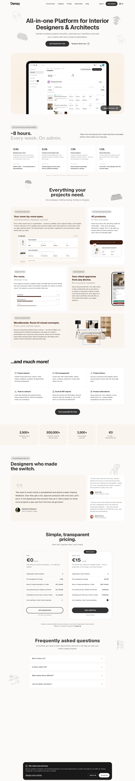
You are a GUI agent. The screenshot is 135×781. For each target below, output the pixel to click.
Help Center (79, 4)
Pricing (69, 4)
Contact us (77, 626)
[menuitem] (50, 4)
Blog (87, 4)
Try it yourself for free (67, 412)
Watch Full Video (109, 108)
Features (61, 4)
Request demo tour (79, 44)
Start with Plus (90, 610)
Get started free (44, 610)
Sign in (101, 4)
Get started (112, 4)
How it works (50, 4)
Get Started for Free (57, 44)
